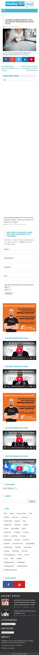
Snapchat (18, 547)
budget (12, 513)
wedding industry (9, 566)
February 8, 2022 (15, 26)
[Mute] (31, 358)
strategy (6, 551)
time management (9, 555)
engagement (8, 525)
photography (8, 540)
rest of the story (18, 543)
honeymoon (7, 532)
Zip (5, 276)
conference (24, 517)
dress (24, 521)
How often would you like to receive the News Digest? (19, 286)
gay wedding (15, 528)
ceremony (15, 517)
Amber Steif (8, 222)
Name (6, 249)
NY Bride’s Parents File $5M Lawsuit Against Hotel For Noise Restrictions (29, 68)
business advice (21, 513)
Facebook (17, 525)
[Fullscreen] (34, 358)
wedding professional (10, 570)
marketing (14, 536)
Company (7, 267)
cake (30, 513)
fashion (25, 525)
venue (6, 558)
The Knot (25, 551)
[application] (19, 350)
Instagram (17, 532)
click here (19, 645)
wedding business (9, 562)
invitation (26, 532)
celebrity (6, 517)
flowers (6, 528)
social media (27, 547)
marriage (22, 536)
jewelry (6, 536)
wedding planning (22, 566)
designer (17, 521)
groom (24, 528)
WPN (5, 26)
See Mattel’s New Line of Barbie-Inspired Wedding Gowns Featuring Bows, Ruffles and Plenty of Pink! (24, 602)
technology (15, 551)
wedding (19, 558)
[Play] (5, 358)
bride (5, 513)
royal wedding (30, 543)
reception (7, 543)
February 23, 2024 (30, 615)
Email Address (9, 258)
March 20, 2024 (30, 607)
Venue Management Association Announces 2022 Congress (10, 68)
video (12, 558)
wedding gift (21, 562)
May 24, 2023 (19, 222)
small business (8, 547)
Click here (4, 648)
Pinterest (17, 540)
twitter (26, 555)
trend (19, 555)
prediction (26, 540)
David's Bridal (8, 521)
